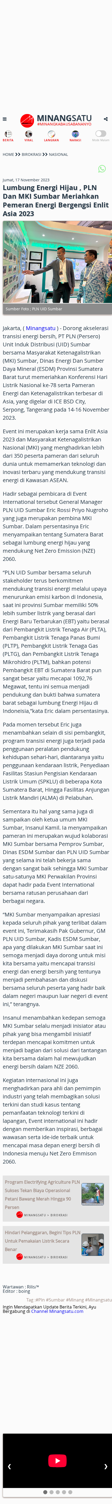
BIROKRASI (31, 154)
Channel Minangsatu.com (57, 1311)
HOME (8, 154)
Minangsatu (40, 328)
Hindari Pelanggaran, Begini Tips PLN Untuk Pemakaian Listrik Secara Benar (42, 1241)
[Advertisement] (56, 56)
